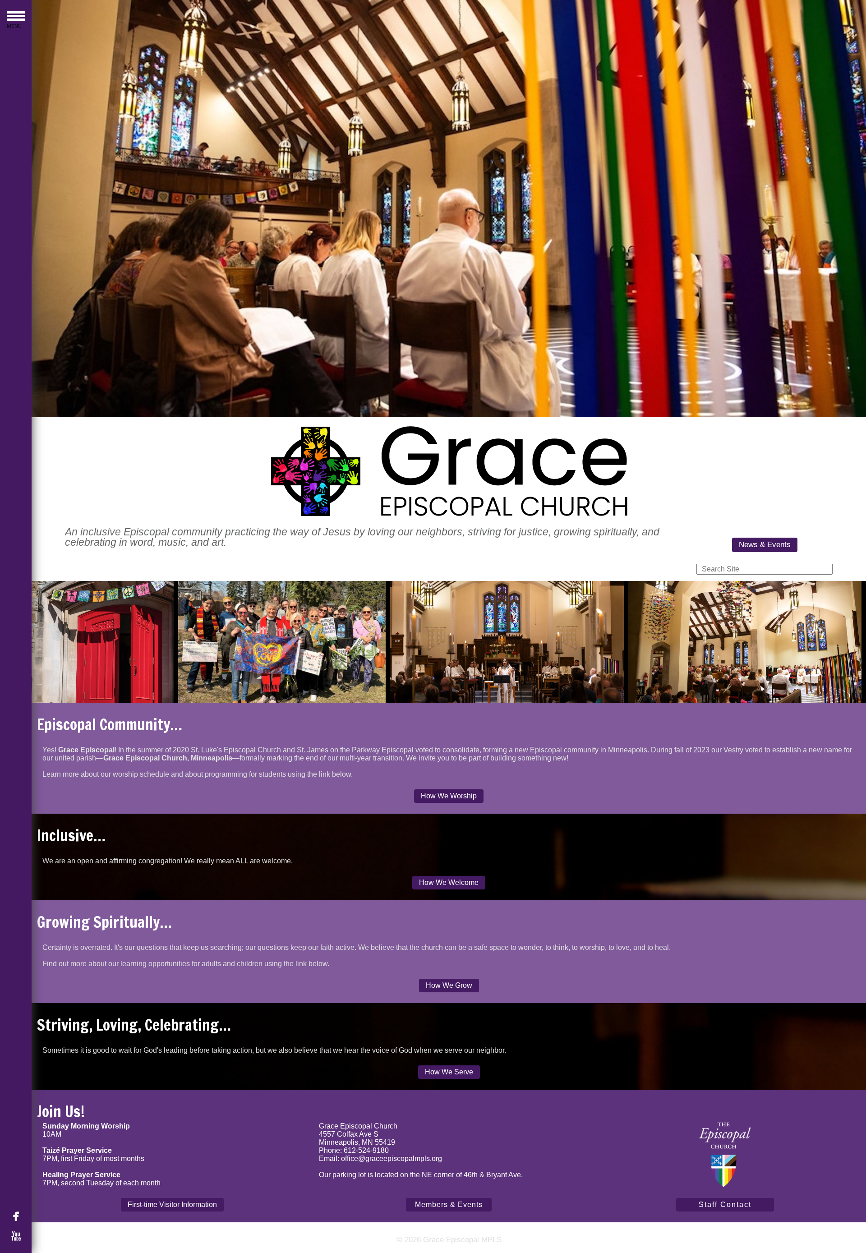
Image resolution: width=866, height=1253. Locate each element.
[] (20, 1236)
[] (20, 1216)
